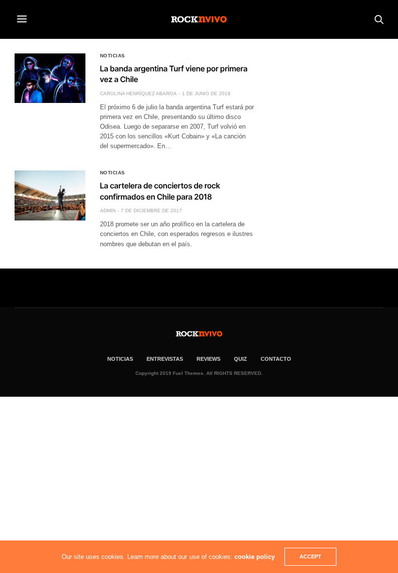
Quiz (240, 359)
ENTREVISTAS (165, 359)
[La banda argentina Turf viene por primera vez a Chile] (50, 78)
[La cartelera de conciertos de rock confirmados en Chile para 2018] (50, 195)
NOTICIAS (120, 359)
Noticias (112, 55)
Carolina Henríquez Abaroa (138, 93)
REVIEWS (208, 359)
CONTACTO (276, 359)
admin (108, 210)
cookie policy (254, 556)
